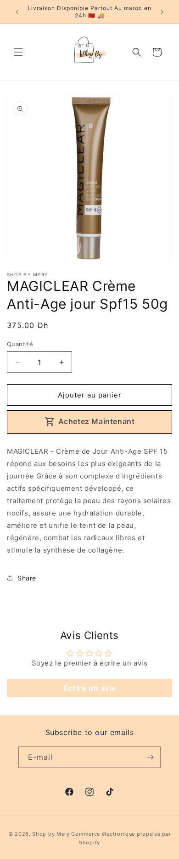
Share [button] (26, 578)
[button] (18, 52)
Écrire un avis (89, 688)
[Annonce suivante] (162, 12)
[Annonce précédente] (17, 12)
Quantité (20, 344)
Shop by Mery (50, 834)
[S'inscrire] (150, 757)
